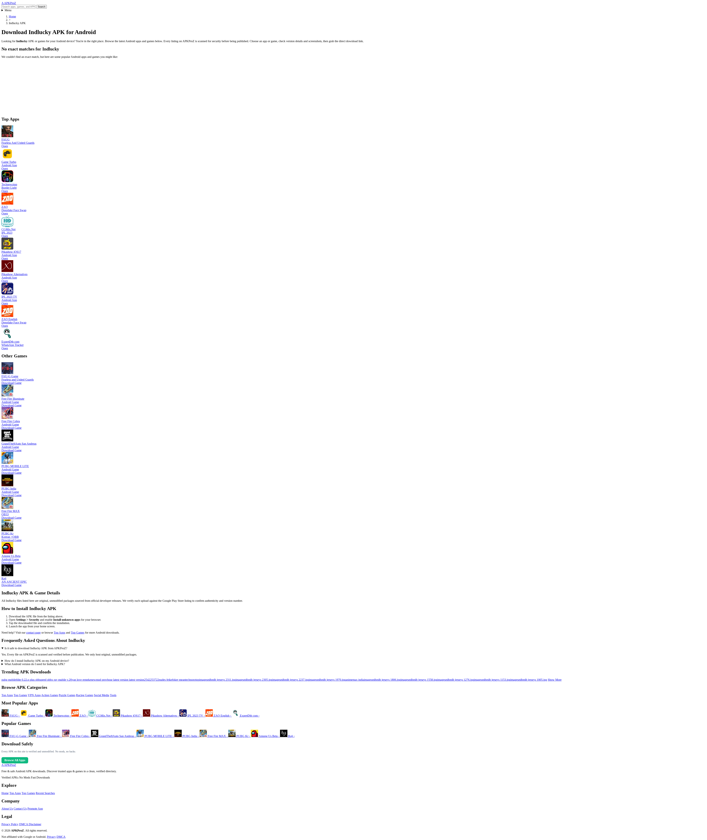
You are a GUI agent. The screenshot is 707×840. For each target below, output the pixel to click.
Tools (113, 695)
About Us (7, 808)
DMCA (61, 836)
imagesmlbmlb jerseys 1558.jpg (419, 679)
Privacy (51, 836)
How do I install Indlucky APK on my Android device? (37, 660)
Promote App (35, 808)
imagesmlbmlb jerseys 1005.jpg (528, 679)
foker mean (178, 679)
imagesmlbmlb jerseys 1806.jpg (382, 679)
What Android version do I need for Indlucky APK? (35, 664)
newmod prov (99, 679)
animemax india (355, 679)
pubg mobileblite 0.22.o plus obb (20, 679)
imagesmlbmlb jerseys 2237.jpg (290, 679)
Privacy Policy (9, 824)
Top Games (77, 632)
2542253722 (151, 679)
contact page (33, 632)
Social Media (101, 695)
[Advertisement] (111, 87)
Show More (555, 679)
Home (5, 793)
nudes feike (165, 679)
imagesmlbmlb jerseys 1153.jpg (492, 679)
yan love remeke (81, 679)
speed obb (46, 679)
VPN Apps (34, 695)
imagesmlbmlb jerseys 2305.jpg (254, 679)
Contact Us (20, 808)
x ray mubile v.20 (62, 679)
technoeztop (192, 679)
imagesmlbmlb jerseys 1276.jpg (455, 679)
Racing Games (84, 695)
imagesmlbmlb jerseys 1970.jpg (327, 679)
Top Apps (59, 632)
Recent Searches (45, 793)
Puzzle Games (67, 695)
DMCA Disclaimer (30, 824)
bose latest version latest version (125, 679)
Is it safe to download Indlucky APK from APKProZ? (36, 648)
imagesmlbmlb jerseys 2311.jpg (217, 679)
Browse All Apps (14, 760)
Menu (8, 10)
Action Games (49, 695)
